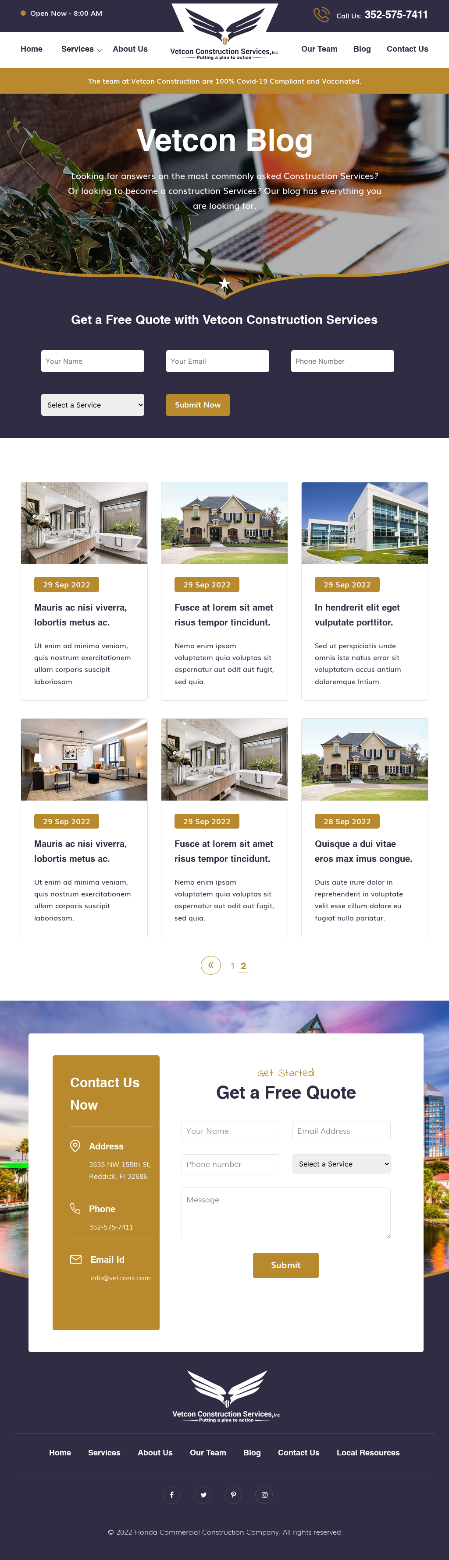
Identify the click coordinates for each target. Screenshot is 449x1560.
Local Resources (368, 1453)
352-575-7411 (396, 16)
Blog (362, 49)
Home (32, 49)
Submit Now (198, 404)
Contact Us (407, 49)
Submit (286, 1264)
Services (104, 1453)
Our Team (319, 49)
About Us (130, 49)
